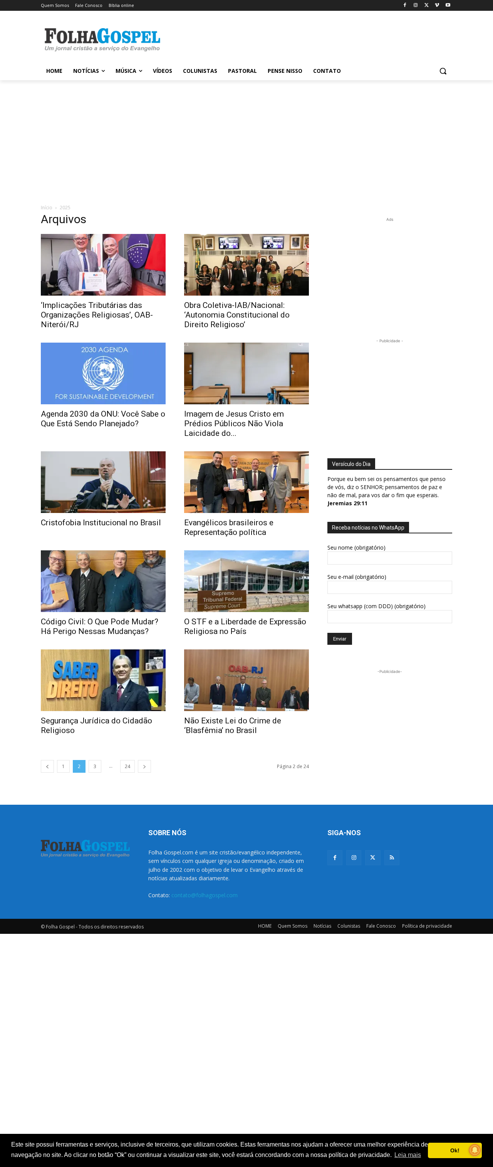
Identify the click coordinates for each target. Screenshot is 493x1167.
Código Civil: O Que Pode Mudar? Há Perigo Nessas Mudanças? (99, 626)
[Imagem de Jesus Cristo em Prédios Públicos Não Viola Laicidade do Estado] (246, 373)
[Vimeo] (437, 5)
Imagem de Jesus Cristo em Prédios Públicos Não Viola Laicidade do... (234, 423)
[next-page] (144, 766)
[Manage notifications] (475, 1150)
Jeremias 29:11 (347, 503)
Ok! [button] (454, 1150)
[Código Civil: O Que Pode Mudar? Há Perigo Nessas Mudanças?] (103, 581)
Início (46, 207)
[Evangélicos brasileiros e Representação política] (246, 482)
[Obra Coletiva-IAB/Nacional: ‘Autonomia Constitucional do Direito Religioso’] (246, 265)
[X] (426, 5)
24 (127, 766)
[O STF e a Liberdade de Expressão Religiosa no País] (246, 581)
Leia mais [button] (407, 1155)
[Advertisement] (304, 39)
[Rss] (391, 857)
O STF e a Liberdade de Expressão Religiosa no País (245, 626)
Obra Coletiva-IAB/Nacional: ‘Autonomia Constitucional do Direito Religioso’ (237, 315)
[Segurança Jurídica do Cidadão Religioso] (103, 680)
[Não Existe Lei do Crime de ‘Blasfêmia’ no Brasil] (246, 680)
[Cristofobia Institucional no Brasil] (103, 482)
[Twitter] (372, 857)
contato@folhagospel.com (204, 895)
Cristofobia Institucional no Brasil (101, 522)
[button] (443, 71)
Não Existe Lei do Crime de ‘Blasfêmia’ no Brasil (232, 725)
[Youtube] (447, 5)
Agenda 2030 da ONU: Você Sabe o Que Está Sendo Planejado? (103, 418)
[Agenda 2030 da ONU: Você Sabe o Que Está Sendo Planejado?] (103, 373)
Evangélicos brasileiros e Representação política (228, 527)
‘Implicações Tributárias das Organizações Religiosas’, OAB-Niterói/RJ (97, 315)
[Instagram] (415, 5)
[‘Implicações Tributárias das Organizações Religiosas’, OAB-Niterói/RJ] (103, 265)
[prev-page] (47, 766)
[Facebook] (405, 5)
